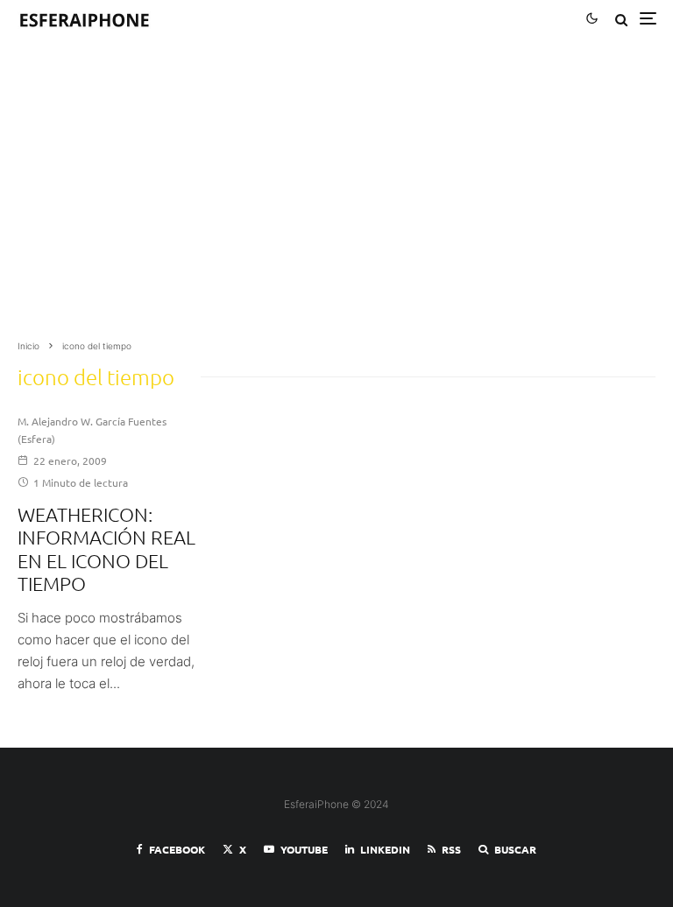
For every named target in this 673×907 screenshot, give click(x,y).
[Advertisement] (336, 194)
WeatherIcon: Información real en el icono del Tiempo (106, 548)
